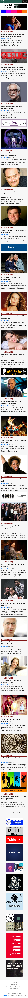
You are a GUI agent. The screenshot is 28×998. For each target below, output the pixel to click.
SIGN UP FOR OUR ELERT (14, 986)
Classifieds (14, 982)
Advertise (14, 984)
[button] (2, 6)
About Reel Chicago (14, 993)
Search (14, 991)
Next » (18, 812)
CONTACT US (14, 988)
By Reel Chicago (5, 38)
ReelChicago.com (5, 995)
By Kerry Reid (4, 110)
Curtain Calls (7, 32)
